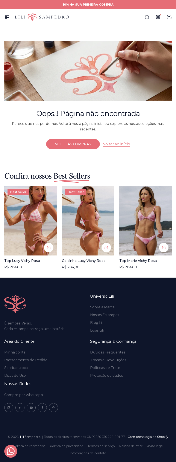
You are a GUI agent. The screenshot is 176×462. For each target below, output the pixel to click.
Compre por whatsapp (23, 395)
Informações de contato (88, 453)
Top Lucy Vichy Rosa (22, 261)
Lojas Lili (97, 330)
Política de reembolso (29, 446)
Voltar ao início (116, 144)
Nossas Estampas (104, 315)
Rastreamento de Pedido (25, 360)
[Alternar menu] (7, 17)
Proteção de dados (106, 375)
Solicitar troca (16, 368)
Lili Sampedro (30, 437)
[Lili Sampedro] (42, 17)
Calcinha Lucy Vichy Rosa (84, 261)
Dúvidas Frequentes (107, 352)
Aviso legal (155, 446)
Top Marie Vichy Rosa (138, 261)
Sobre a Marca (102, 307)
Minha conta (15, 352)
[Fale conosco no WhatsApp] (10, 451)
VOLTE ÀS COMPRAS (73, 144)
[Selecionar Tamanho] (48, 247)
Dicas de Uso (15, 375)
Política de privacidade (66, 446)
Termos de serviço (101, 446)
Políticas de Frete (105, 368)
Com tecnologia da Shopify (148, 437)
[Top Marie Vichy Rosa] (145, 220)
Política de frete (131, 446)
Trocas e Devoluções (108, 360)
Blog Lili (96, 323)
